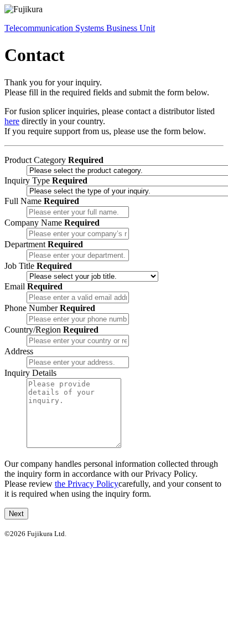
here (11, 121)
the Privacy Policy (86, 483)
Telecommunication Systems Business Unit (79, 28)
